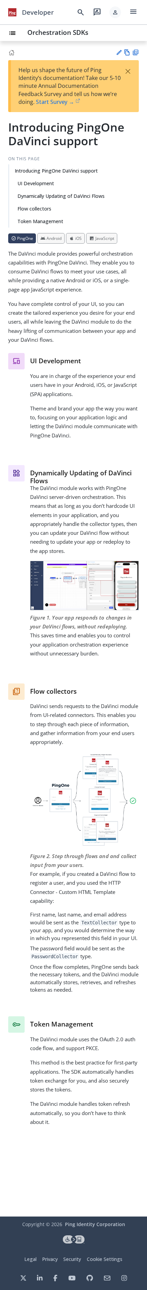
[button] (115, 12)
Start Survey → (55, 102)
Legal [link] (30, 1259)
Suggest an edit (119, 52)
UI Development (35, 183)
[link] (12, 12)
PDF (135, 52)
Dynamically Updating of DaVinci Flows (61, 196)
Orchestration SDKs (57, 32)
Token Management (40, 221)
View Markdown (127, 52)
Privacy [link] (50, 1259)
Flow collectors (34, 208)
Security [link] (72, 1259)
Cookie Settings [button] (104, 1259)
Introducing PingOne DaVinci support (56, 170)
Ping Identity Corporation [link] (95, 1224)
